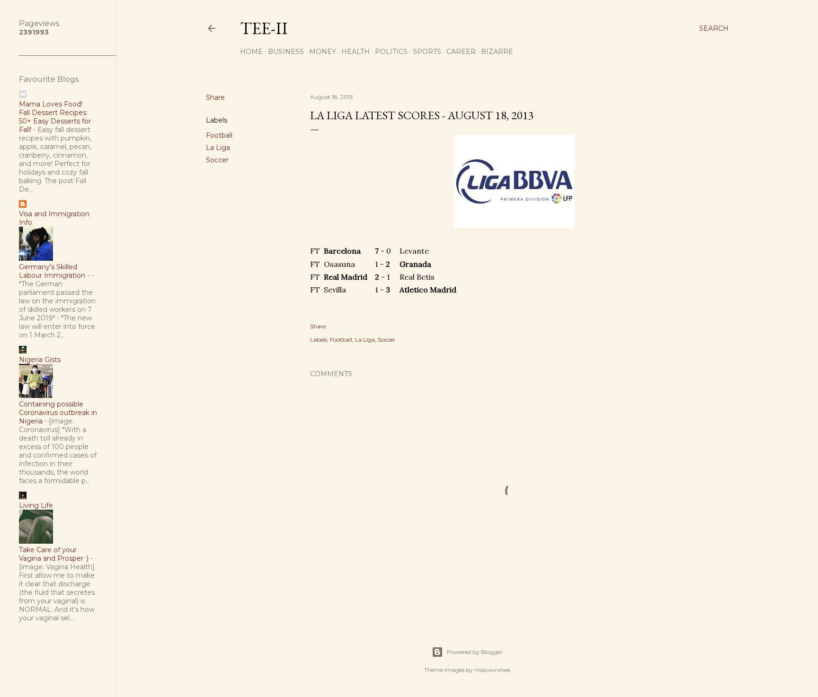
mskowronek (492, 669)
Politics (391, 51)
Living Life (36, 505)
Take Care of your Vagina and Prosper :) (54, 554)
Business (286, 51)
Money (322, 51)
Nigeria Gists (40, 359)
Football (219, 135)
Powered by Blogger (475, 651)
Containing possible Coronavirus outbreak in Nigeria (58, 412)
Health (355, 51)
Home (251, 51)
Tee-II (264, 28)
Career (461, 51)
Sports (427, 51)
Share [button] (215, 97)
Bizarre (497, 51)
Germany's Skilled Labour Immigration (52, 271)
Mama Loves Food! (50, 104)
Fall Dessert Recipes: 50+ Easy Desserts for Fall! (55, 121)
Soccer (217, 160)
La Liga (218, 147)
